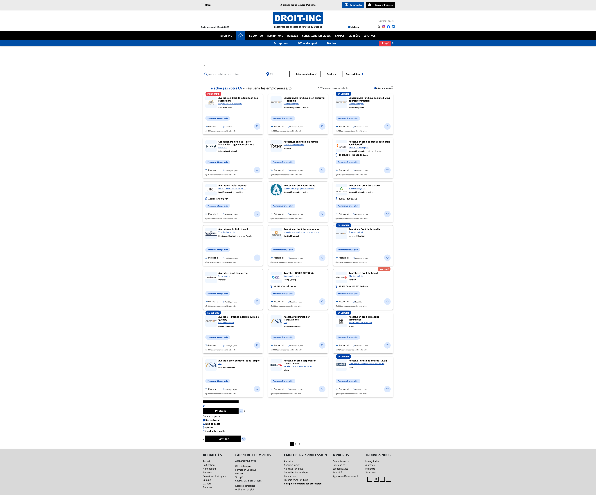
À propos (285, 5)
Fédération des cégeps (358, 147)
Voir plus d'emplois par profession (303, 483)
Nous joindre (298, 5)
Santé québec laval (292, 275)
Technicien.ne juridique (296, 480)
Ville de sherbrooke (226, 232)
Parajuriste (290, 476)
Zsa (285, 322)
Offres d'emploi (307, 43)
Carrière (354, 36)
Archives (370, 36)
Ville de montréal (356, 275)
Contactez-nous (341, 461)
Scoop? (385, 43)
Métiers (331, 43)
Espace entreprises (384, 5)
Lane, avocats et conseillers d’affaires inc (366, 363)
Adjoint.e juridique (293, 468)
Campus (340, 36)
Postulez (220, 411)
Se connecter (356, 5)
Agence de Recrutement (345, 476)
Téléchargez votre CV (225, 88)
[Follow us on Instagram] (384, 26)
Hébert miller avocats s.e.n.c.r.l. (232, 188)
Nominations (275, 36)
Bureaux (292, 36)
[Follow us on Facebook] (388, 26)
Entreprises (280, 43)
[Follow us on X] (379, 26)
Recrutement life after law (360, 322)
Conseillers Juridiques (316, 36)
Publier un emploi (244, 489)
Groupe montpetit (291, 103)
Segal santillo (224, 275)
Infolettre (354, 27)
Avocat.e (288, 461)
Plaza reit (222, 147)
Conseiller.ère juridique (296, 472)
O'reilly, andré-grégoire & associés (299, 188)
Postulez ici (213, 126)
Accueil (206, 461)
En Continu (256, 36)
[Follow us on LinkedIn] (393, 26)
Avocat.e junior (292, 465)
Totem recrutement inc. (294, 144)
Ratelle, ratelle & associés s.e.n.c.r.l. (299, 366)
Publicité (311, 5)
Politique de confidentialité (340, 466)
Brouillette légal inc (357, 188)
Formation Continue (245, 470)
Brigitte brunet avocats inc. (230, 103)
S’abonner (370, 472)
